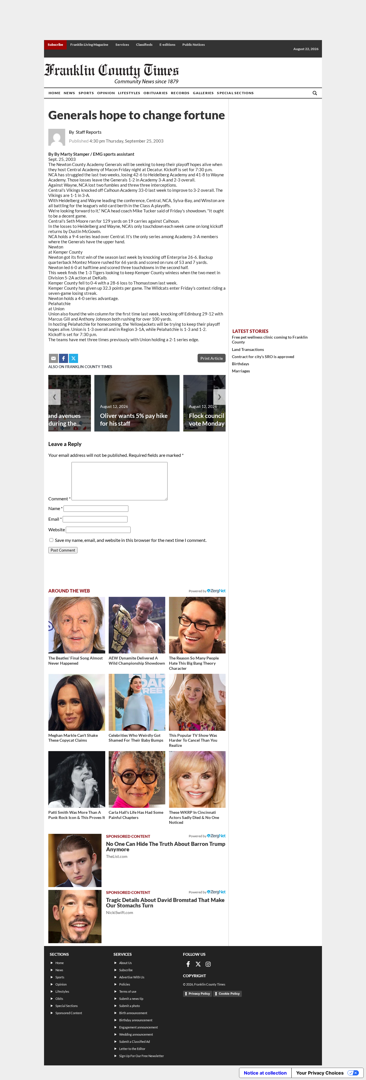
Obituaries (156, 93)
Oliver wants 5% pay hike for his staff (134, 419)
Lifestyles (129, 93)
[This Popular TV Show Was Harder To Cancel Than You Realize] (197, 702)
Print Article (211, 358)
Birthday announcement (135, 1020)
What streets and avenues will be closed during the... (46, 419)
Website (56, 529)
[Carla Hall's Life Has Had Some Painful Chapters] (137, 779)
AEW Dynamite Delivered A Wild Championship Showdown (137, 660)
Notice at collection (265, 1073)
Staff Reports (89, 132)
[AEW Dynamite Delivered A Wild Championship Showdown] (137, 625)
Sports (86, 93)
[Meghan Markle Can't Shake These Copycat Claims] (76, 702)
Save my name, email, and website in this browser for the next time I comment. (130, 540)
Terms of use (127, 991)
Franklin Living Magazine (89, 44)
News (69, 93)
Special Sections (235, 93)
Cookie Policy (229, 994)
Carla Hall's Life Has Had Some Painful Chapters (136, 815)
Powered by (198, 591)
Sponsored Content (68, 1013)
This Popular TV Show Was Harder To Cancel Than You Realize (193, 740)
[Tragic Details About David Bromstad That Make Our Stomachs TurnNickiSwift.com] (75, 916)
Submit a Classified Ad (134, 1041)
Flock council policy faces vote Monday (223, 419)
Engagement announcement (138, 1027)
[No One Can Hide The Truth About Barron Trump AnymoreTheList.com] (75, 860)
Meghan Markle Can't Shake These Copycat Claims (73, 738)
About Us (125, 963)
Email (55, 519)
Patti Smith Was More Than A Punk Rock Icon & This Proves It (76, 815)
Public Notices (193, 44)
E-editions (167, 44)
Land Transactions (248, 349)
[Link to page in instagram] (208, 964)
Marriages (241, 370)
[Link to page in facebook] (63, 358)
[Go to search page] (315, 93)
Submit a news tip (131, 998)
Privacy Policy (199, 994)
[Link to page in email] (53, 358)
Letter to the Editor (132, 1049)
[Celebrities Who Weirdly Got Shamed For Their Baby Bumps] (137, 702)
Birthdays (240, 363)
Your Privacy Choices (320, 1073)
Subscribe (55, 44)
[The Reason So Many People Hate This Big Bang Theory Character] (197, 625)
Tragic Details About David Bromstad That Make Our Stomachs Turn (165, 906)
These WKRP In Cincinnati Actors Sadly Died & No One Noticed (194, 817)
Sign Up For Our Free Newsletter (141, 1056)
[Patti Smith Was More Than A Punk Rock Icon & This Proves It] (76, 779)
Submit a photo (129, 1006)
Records (180, 93)
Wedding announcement (136, 1034)
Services (122, 44)
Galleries (203, 93)
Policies (124, 984)
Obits (59, 998)
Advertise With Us (131, 977)
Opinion (106, 93)
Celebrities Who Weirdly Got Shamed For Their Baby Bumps (136, 738)
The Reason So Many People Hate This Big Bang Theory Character (194, 662)
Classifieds (144, 44)
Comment (59, 498)
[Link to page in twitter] (73, 358)
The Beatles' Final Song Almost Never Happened (75, 660)
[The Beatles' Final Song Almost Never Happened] (76, 625)
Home (55, 93)
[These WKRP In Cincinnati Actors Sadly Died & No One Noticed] (197, 779)
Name (55, 508)
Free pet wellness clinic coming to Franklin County (270, 339)
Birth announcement (133, 1013)
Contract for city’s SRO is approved (263, 356)
